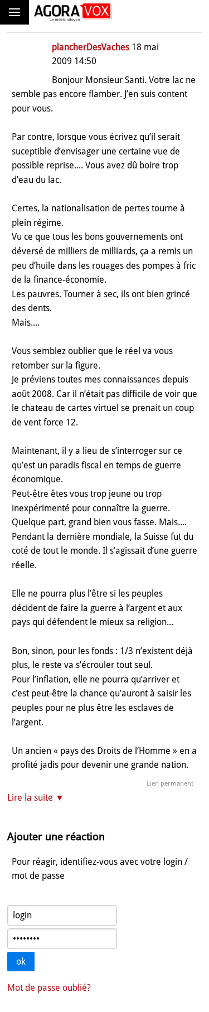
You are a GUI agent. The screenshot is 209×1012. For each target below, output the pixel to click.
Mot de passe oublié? (49, 987)
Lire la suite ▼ (35, 797)
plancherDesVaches (90, 47)
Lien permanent (170, 783)
